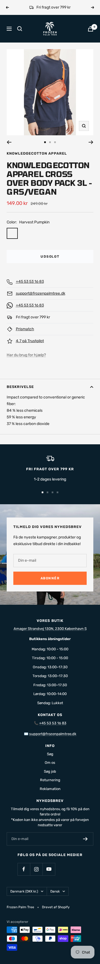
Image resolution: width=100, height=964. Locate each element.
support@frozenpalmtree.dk (40, 293)
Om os (50, 762)
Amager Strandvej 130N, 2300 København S (50, 629)
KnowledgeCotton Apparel (37, 153)
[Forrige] (9, 142)
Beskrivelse (20, 387)
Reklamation (50, 789)
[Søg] (19, 28)
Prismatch (25, 329)
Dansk (55, 891)
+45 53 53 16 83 (30, 281)
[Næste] (91, 142)
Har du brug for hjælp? (26, 355)
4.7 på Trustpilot (30, 341)
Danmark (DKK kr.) (24, 891)
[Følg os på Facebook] (24, 869)
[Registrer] (85, 839)
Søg (50, 754)
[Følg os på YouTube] (48, 869)
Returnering (50, 780)
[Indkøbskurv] (90, 28)
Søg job (50, 771)
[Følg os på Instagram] (36, 869)
